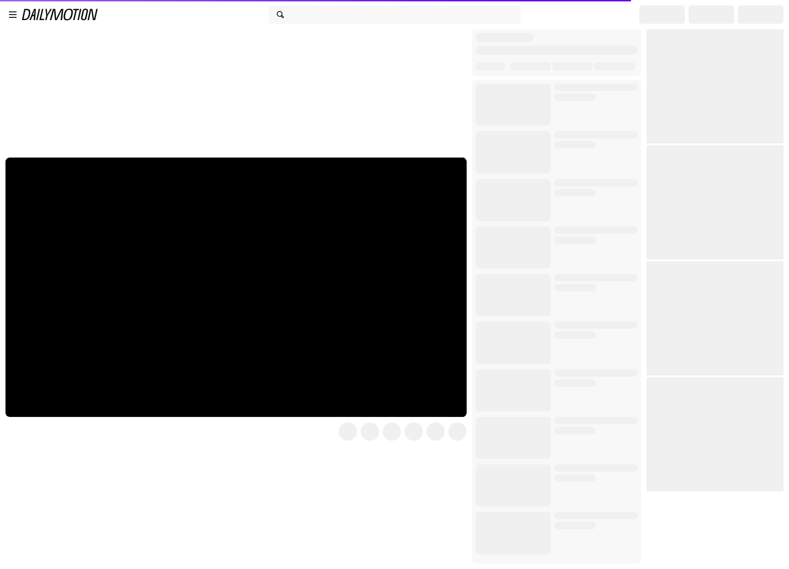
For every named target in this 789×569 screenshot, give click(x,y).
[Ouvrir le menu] (12, 14)
